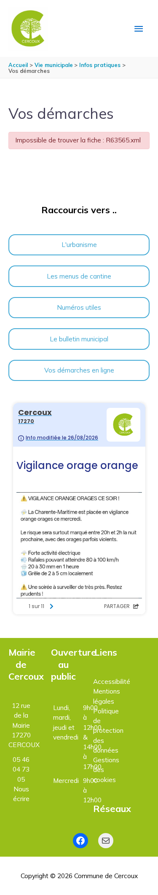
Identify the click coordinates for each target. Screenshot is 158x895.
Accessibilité (111, 681)
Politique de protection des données (108, 730)
